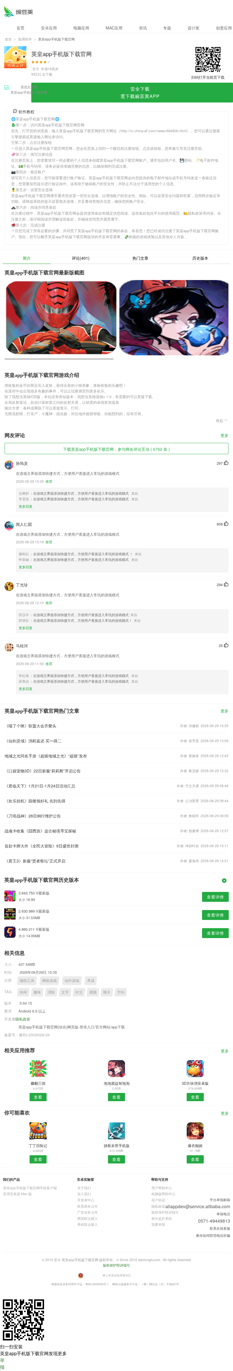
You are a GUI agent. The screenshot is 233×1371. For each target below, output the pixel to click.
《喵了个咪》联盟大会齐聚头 (30, 726)
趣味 (37, 992)
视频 (93, 992)
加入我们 (84, 1193)
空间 (120, 992)
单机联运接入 (87, 1224)
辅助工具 (27, 980)
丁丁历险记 (38, 1145)
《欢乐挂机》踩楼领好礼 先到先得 (35, 801)
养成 (90, 980)
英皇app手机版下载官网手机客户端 (30, 1187)
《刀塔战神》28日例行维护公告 (33, 816)
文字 (65, 992)
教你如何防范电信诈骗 (213, 1235)
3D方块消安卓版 (195, 1083)
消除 (51, 992)
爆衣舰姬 (195, 1145)
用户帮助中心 (161, 1187)
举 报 (2, 1363)
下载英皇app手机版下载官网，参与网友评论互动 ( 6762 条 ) (116, 449)
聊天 (107, 992)
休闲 (23, 992)
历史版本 (200, 258)
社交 (79, 992)
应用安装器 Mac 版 (17, 1193)
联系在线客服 (220, 1228)
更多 (224, 435)
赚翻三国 (38, 1083)
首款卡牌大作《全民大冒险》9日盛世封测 (41, 846)
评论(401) (81, 258)
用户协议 (158, 1199)
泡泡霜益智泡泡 (117, 1083)
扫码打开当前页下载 (207, 77)
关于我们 (84, 1187)
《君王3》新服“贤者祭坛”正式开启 (35, 861)
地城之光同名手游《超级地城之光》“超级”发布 (46, 756)
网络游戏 (49, 980)
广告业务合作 (87, 1212)
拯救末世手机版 (117, 1145)
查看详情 (215, 897)
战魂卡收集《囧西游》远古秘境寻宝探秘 (40, 831)
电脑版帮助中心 (163, 1193)
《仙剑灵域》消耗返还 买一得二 (33, 741)
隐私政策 (22, 1019)
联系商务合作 (87, 1206)
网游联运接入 (87, 1218)
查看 (38, 1097)
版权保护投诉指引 (165, 1212)
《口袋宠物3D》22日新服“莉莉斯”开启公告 (43, 771)
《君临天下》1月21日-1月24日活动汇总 (40, 786)
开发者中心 (85, 1199)
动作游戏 (72, 980)
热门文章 (140, 258)
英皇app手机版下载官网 (18, 11)
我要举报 (158, 1224)
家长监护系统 (161, 1218)
